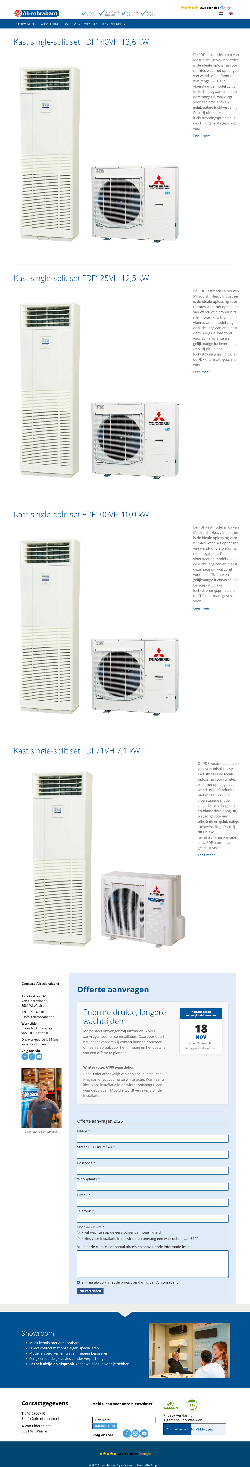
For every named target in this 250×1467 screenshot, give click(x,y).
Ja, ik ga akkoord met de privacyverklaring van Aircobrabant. (129, 1282)
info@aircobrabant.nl (39, 1017)
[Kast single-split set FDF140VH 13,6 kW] (99, 151)
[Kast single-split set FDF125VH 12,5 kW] (99, 388)
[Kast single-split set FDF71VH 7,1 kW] (102, 860)
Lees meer (201, 135)
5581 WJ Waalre (32, 1005)
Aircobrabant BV (33, 996)
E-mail (83, 1195)
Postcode (86, 1163)
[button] (79, 24)
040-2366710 (34, 1413)
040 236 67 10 (34, 1012)
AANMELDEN (105, 1426)
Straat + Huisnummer (96, 1147)
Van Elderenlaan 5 (34, 1001)
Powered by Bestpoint (149, 1465)
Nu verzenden (90, 1291)
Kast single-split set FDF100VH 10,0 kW (81, 514)
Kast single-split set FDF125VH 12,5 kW (81, 278)
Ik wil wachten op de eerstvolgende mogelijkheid (120, 1232)
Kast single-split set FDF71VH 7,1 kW (77, 750)
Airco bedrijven (50, 24)
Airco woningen (26, 24)
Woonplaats (88, 1179)
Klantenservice (112, 24)
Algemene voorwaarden (182, 1420)
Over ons (71, 24)
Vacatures (90, 24)
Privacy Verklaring (178, 1415)
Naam (83, 1131)
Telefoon (85, 1211)
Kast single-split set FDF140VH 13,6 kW (81, 41)
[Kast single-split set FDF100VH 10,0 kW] (99, 624)
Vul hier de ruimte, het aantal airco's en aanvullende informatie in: (133, 1246)
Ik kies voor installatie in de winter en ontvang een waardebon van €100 (139, 1238)
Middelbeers (205, 1429)
